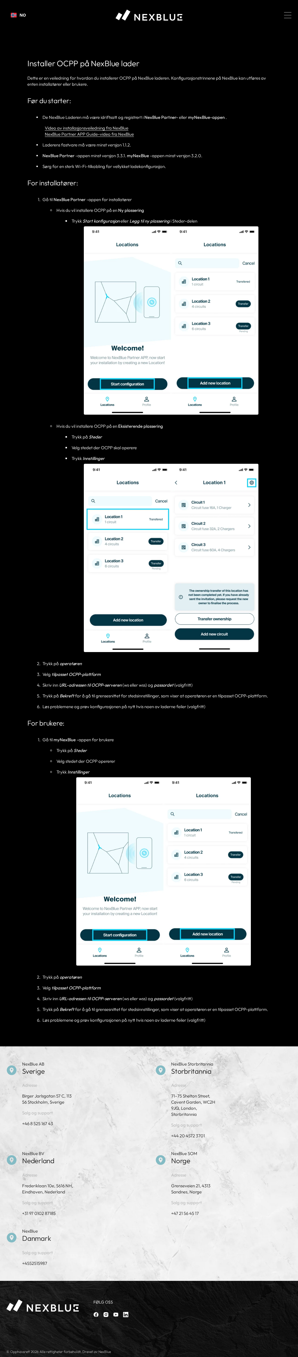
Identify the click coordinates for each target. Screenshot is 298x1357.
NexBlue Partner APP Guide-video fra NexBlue (89, 134)
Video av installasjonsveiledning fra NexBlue (86, 128)
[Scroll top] (291, 1350)
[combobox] (18, 15)
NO (22, 15)
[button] (287, 15)
